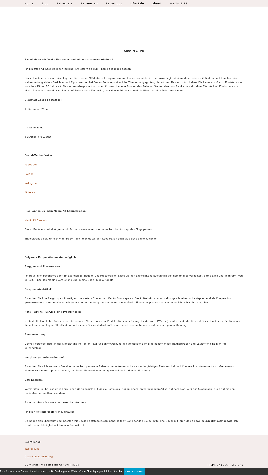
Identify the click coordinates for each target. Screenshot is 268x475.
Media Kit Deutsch (36, 220)
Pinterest (30, 192)
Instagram (31, 183)
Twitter (29, 174)
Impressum (32, 449)
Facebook (31, 164)
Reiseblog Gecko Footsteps (134, 27)
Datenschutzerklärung (39, 456)
